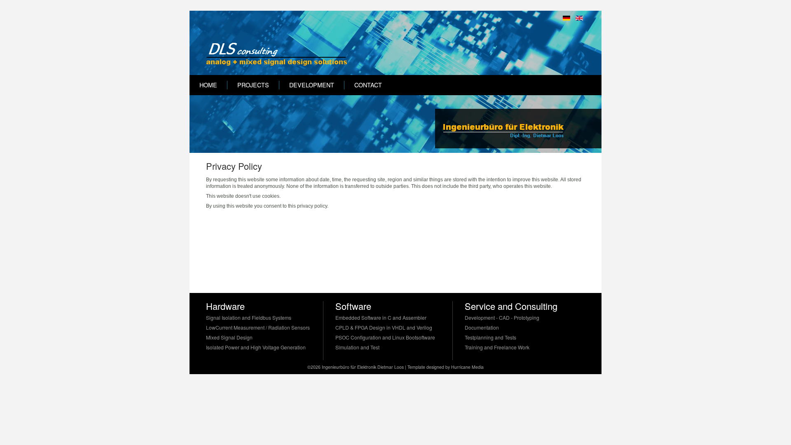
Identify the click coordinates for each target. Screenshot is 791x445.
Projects (253, 85)
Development (311, 85)
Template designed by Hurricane (439, 367)
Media (478, 367)
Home (208, 85)
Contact (368, 85)
